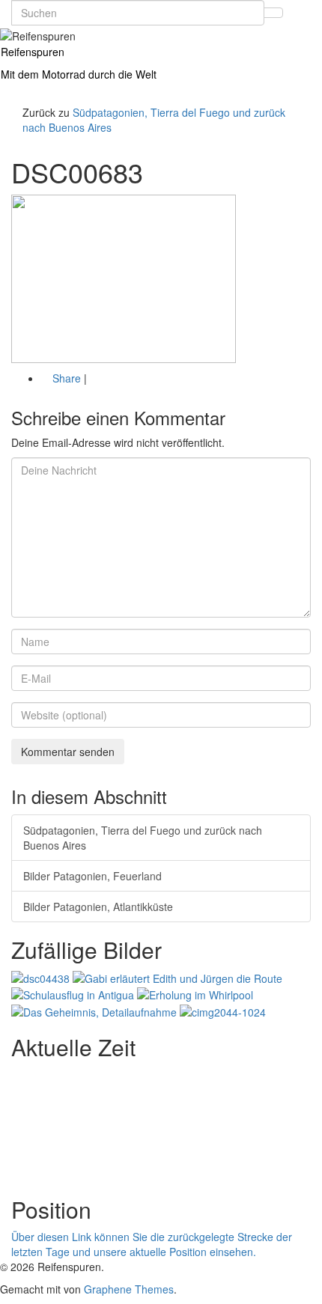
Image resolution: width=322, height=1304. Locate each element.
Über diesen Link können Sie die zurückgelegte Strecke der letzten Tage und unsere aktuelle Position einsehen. (151, 1244)
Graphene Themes (129, 1289)
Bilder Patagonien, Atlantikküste (98, 906)
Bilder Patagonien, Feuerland (92, 875)
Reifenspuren (32, 51)
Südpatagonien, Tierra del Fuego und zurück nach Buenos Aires (142, 838)
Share (66, 378)
